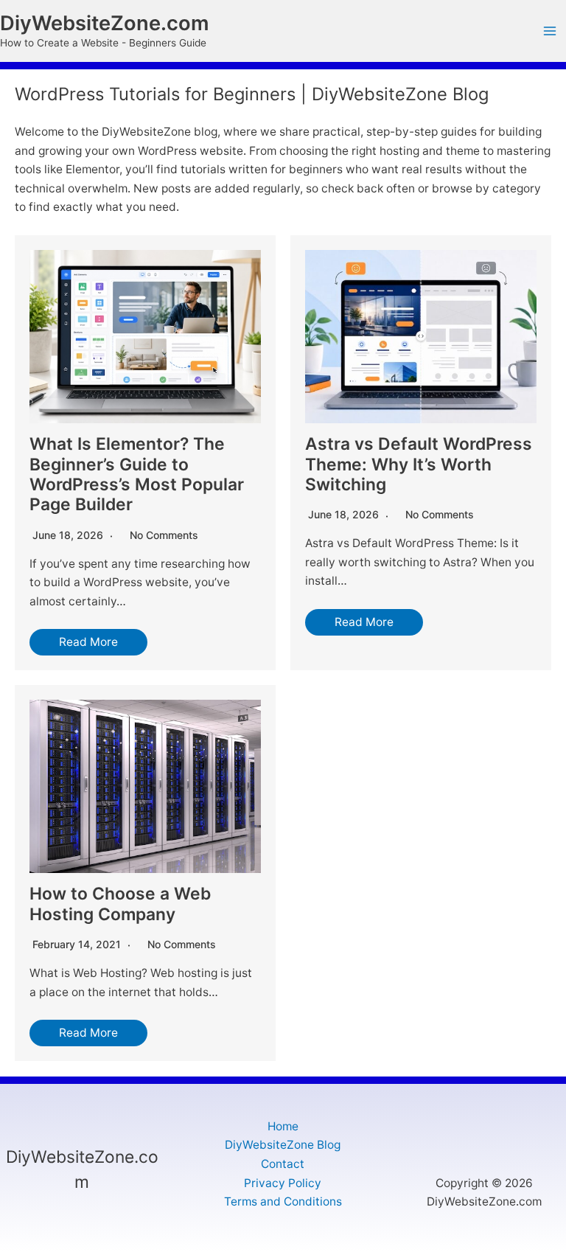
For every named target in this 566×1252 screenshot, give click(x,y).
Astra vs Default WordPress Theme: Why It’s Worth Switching (418, 464)
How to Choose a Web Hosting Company (120, 903)
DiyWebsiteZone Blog (282, 1145)
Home (283, 1126)
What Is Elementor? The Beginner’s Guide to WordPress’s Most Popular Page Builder (136, 474)
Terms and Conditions (283, 1201)
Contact (282, 1164)
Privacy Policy (282, 1183)
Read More (88, 642)
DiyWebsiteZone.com (104, 23)
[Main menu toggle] (550, 31)
